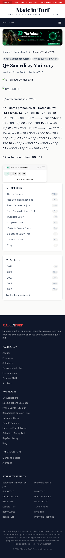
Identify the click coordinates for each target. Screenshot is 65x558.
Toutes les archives (17, 295)
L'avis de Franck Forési (15, 428)
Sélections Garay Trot (14, 433)
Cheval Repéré (10, 397)
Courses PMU (10, 378)
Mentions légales (11, 457)
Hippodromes (10, 373)
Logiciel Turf (9, 506)
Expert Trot (8, 501)
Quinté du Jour (10, 496)
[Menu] (59, 22)
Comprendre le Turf (13, 368)
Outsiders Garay (11, 418)
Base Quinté (9, 511)
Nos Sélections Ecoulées (15, 402)
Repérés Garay (10, 438)
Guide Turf (8, 491)
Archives (7, 383)
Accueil (6, 52)
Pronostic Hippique (44, 516)
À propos (7, 462)
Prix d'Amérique (42, 496)
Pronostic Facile (42, 482)
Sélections (8, 363)
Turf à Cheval (41, 506)
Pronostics (19, 52)
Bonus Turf (8, 516)
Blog (5, 443)
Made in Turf (41, 501)
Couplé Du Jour (11, 423)
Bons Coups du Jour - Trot (16, 413)
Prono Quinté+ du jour (14, 408)
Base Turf (39, 491)
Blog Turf (39, 511)
